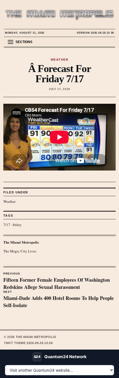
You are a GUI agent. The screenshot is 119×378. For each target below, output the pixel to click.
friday (17, 224)
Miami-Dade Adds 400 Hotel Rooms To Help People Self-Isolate (58, 300)
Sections (23, 42)
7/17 (6, 224)
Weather (9, 201)
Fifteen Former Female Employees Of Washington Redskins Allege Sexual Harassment (56, 281)
